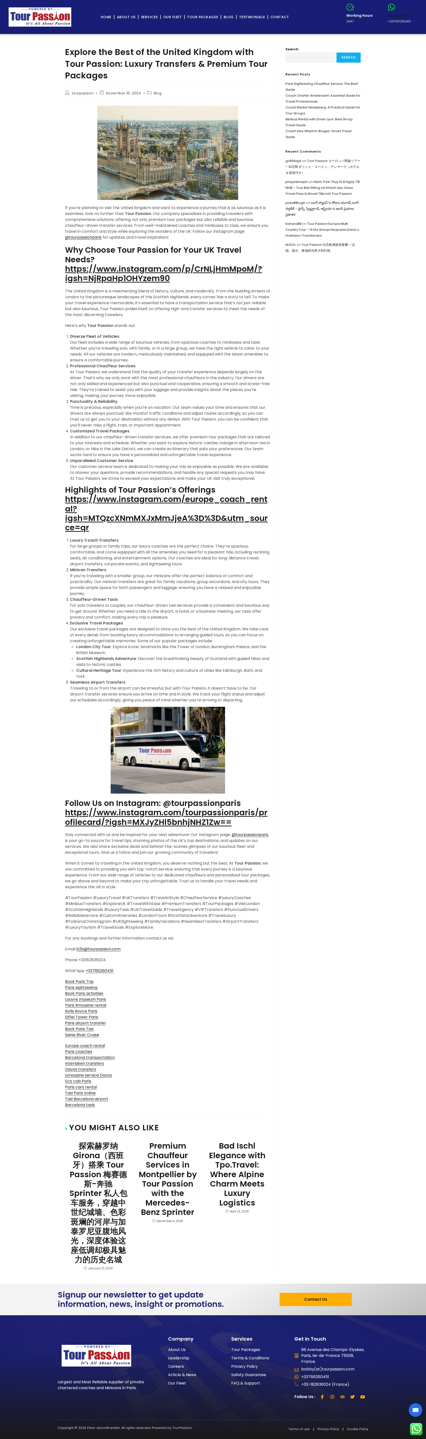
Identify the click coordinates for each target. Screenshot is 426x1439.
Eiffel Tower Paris (81, 1017)
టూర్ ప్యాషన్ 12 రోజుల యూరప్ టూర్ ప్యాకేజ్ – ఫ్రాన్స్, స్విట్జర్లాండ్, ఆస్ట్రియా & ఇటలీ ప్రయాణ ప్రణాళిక (322, 208)
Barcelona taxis (80, 1105)
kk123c (290, 244)
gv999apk (293, 161)
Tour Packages (202, 17)
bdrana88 (293, 223)
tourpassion (83, 93)
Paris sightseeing (81, 987)
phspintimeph (296, 181)
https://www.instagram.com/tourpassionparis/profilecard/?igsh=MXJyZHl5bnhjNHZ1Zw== (166, 817)
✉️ (415, 1410)
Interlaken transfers (84, 1063)
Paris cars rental (81, 1087)
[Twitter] (352, 1396)
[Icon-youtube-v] (362, 1396)
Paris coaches (78, 1051)
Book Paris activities (84, 993)
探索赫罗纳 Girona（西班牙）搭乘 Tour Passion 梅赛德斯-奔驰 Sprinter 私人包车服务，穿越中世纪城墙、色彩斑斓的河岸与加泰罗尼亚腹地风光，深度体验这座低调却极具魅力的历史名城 (98, 1202)
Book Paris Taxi (79, 1029)
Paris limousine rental (85, 1005)
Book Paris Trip (79, 981)
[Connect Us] (391, 7)
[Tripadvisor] (342, 1396)
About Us (126, 17)
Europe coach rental (85, 1045)
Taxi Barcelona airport (86, 1099)
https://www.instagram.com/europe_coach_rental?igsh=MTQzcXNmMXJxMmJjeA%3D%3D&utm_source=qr (166, 513)
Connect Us (398, 15)
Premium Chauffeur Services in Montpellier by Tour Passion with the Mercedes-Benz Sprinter (168, 1179)
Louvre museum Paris (85, 999)
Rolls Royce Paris (81, 1011)
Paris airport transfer (85, 1023)
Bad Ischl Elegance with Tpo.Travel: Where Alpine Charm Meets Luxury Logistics (237, 1174)
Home (106, 17)
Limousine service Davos (88, 1075)
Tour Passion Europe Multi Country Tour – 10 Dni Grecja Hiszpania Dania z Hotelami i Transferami (322, 229)
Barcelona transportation (90, 1057)
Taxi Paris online (80, 1093)
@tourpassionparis (83, 237)
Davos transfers (80, 1069)
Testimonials (252, 17)
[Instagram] (332, 1396)
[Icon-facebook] (322, 1396)
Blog (229, 17)
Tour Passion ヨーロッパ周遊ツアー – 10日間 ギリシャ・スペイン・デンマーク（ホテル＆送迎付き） (322, 167)
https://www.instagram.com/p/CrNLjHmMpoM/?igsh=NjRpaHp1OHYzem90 (163, 273)
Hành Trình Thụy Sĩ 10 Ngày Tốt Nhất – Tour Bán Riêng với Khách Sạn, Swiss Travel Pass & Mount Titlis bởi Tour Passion (322, 187)
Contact (279, 17)
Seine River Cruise (82, 1035)
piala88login (295, 202)
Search (291, 49)
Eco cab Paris (78, 1081)
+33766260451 (99, 971)
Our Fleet (172, 17)
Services (149, 17)
